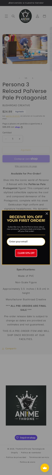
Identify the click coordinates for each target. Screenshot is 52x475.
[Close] (46, 213)
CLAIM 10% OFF (26, 253)
